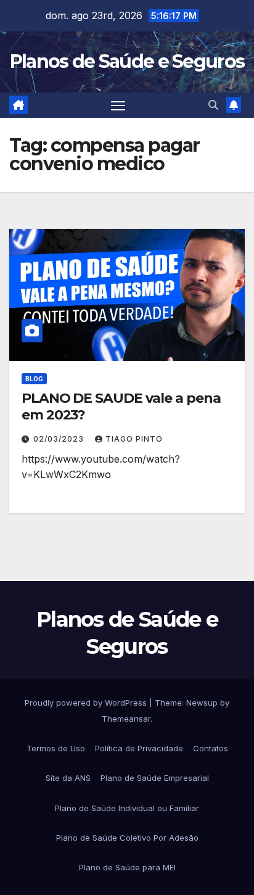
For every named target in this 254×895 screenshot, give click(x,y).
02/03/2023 (59, 438)
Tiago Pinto (134, 438)
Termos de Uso (56, 748)
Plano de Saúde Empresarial (154, 778)
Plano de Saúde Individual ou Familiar (127, 808)
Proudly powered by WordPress (87, 702)
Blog (34, 378)
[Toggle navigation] (118, 105)
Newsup (202, 702)
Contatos (210, 748)
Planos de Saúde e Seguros (127, 61)
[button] (213, 105)
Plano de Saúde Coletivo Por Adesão (127, 838)
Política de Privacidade (139, 748)
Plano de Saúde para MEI (127, 867)
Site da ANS (68, 778)
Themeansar (126, 719)
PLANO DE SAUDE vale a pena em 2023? (121, 406)
